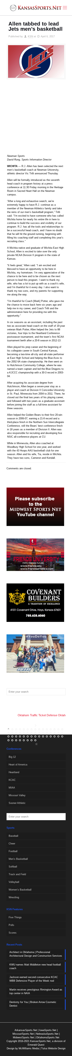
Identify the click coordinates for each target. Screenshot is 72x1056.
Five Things (15, 917)
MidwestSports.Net (23, 1037)
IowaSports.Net (47, 1030)
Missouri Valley (17, 795)
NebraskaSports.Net (47, 1033)
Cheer (12, 843)
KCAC (12, 779)
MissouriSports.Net (23, 1033)
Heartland (14, 772)
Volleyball (14, 882)
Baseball (13, 835)
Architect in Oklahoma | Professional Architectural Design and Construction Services (35, 954)
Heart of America (18, 764)
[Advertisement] (36, 119)
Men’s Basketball (18, 858)
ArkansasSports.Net (26, 1030)
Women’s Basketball (20, 889)
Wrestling (14, 897)
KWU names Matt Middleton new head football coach (35, 966)
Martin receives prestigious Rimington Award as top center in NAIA (35, 991)
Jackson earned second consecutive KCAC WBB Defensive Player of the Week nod (33, 979)
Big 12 (12, 756)
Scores (13, 932)
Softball (13, 866)
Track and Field (17, 874)
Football (13, 851)
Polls (11, 925)
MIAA (12, 787)
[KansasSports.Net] (36, 7)
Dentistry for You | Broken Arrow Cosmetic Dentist (32, 1004)
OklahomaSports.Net (47, 1037)
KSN (30, 36)
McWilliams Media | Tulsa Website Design (42, 1048)
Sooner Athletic (17, 803)
